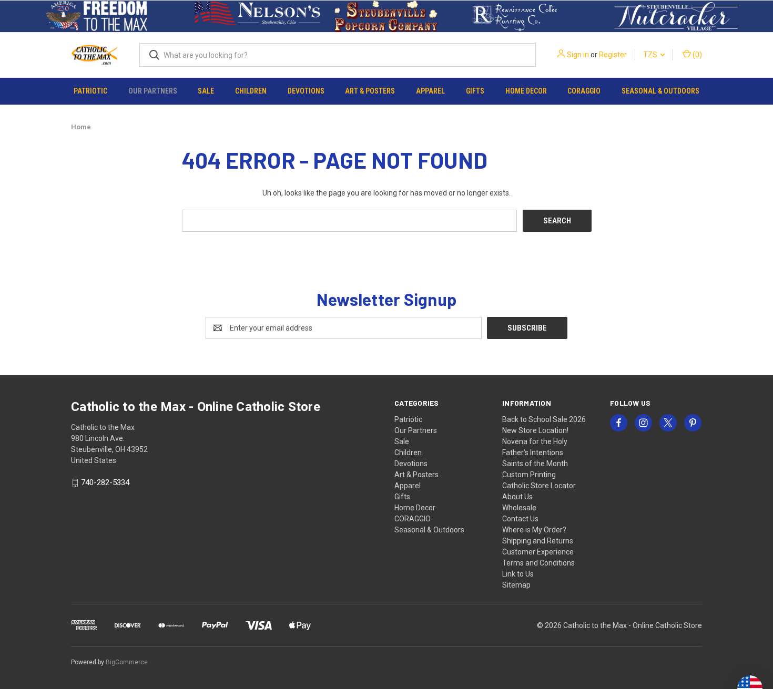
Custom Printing (529, 474)
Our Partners (152, 91)
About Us (517, 496)
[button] (97, 16)
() (696, 54)
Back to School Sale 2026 (544, 419)
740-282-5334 (105, 483)
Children (251, 91)
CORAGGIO (584, 91)
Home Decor (526, 91)
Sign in (578, 54)
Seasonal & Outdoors (660, 91)
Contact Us (520, 519)
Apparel (430, 91)
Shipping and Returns (537, 541)
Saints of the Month (535, 463)
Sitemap (516, 585)
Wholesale (519, 507)
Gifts (475, 91)
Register (613, 54)
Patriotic (90, 91)
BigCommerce (127, 662)
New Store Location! (535, 430)
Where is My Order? (534, 530)
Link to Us (518, 574)
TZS (651, 54)
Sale (206, 91)
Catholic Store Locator (539, 485)
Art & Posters (370, 91)
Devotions (306, 91)
